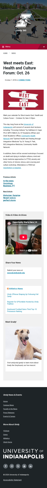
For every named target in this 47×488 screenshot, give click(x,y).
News (14, 53)
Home (5, 53)
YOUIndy (6, 431)
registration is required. (12, 168)
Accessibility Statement (12, 480)
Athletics (6, 438)
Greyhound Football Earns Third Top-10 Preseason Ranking (22, 310)
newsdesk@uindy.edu (16, 273)
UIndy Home (7, 442)
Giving (5, 435)
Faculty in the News (10, 409)
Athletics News (16, 289)
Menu (7, 46)
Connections (24, 80)
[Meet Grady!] (23, 343)
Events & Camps (9, 416)
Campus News (8, 405)
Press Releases (8, 413)
